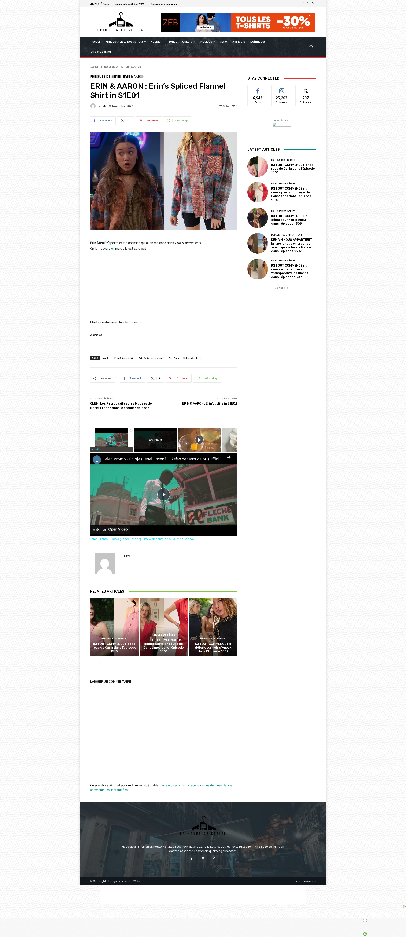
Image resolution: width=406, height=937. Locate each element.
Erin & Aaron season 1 (152, 358)
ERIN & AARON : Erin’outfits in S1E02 (209, 403)
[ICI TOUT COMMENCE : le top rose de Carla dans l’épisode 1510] (114, 627)
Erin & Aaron (133, 67)
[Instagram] (308, 3)
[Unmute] (97, 449)
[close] (365, 920)
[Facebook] (303, 3)
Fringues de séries (112, 67)
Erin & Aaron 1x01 (124, 358)
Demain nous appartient (286, 235)
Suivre (281, 88)
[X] (313, 3)
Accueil (94, 67)
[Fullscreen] (130, 449)
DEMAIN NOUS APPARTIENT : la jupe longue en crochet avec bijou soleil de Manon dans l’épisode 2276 (292, 245)
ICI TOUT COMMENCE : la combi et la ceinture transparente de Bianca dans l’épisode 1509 (290, 271)
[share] (229, 457)
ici (112, 248)
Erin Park (174, 358)
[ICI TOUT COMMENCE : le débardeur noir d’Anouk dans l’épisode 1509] (213, 627)
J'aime (258, 88)
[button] (311, 47)
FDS (103, 106)
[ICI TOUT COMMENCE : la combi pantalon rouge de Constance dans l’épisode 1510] (164, 627)
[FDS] (93, 106)
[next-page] (99, 663)
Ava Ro (106, 358)
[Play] (92, 449)
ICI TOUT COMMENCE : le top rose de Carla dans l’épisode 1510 (114, 647)
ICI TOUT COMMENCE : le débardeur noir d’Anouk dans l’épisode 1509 (213, 647)
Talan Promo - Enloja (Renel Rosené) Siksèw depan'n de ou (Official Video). (163, 459)
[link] (97, 459)
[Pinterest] (214, 859)
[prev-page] (92, 663)
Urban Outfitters (192, 358)
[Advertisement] (203, 894)
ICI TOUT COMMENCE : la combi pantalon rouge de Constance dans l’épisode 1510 (164, 645)
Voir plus (280, 288)
